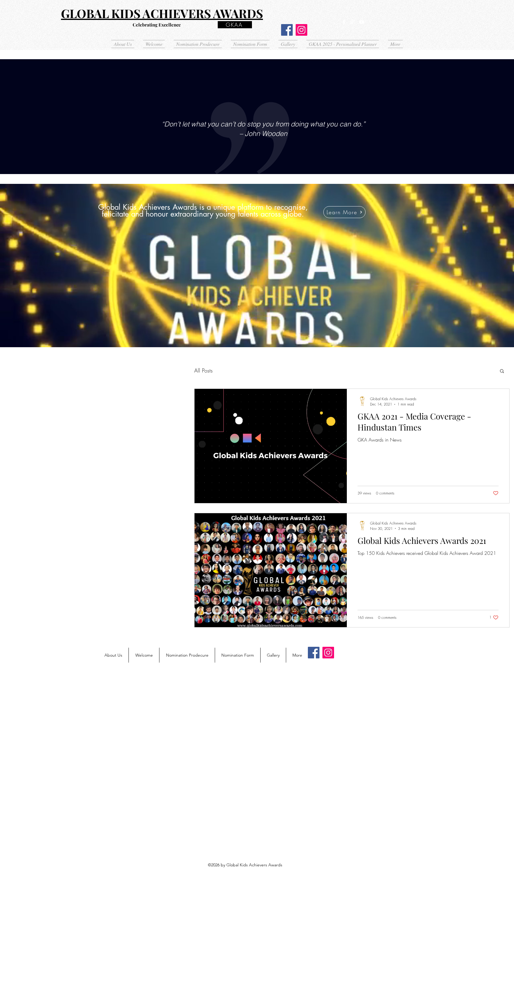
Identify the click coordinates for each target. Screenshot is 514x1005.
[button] (502, 371)
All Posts (203, 370)
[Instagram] (301, 30)
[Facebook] (287, 30)
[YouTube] (362, 22)
